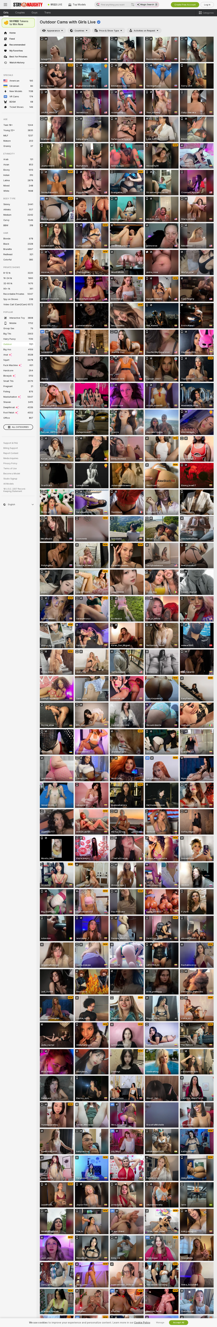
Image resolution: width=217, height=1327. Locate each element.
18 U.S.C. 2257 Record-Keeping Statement (14, 490)
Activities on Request (144, 30)
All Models (8, 484)
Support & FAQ (10, 443)
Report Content (10, 453)
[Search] (132, 4)
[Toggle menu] (5, 4)
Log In (207, 4)
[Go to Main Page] (28, 4)
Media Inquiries (10, 458)
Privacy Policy (10, 463)
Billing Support (10, 448)
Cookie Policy (142, 1322)
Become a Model (11, 473)
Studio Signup (10, 479)
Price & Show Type (109, 30)
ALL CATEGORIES (20, 427)
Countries (79, 30)
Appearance (53, 30)
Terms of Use (10, 468)
